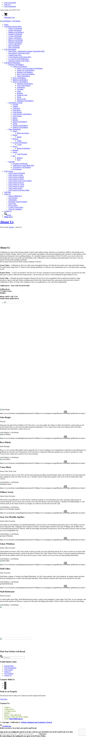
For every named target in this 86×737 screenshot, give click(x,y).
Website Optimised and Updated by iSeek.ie (36, 722)
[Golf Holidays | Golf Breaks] (10, 21)
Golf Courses (8, 670)
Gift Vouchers (8, 673)
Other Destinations (14, 129)
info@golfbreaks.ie (16, 719)
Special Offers (9, 666)
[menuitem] (45, 25)
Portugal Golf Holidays (16, 64)
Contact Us (8, 675)
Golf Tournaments (10, 668)
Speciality (11, 162)
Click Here (3, 699)
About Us (7, 222)
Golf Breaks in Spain (15, 103)
